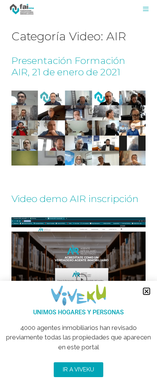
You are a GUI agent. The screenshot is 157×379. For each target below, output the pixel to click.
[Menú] (149, 9)
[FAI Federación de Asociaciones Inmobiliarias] (22, 9)
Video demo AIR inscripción (75, 198)
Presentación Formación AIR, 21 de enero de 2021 (68, 66)
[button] (146, 291)
